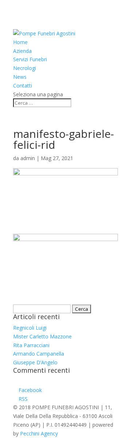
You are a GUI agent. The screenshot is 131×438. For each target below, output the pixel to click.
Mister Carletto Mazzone (42, 336)
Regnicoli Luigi (30, 327)
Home (20, 42)
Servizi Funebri (30, 59)
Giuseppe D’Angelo (35, 362)
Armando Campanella (38, 353)
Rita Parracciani (31, 345)
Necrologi (24, 68)
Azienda (22, 50)
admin (27, 158)
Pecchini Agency (39, 433)
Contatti (22, 85)
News (20, 76)
